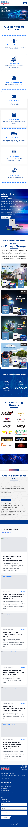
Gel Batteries (14, 119)
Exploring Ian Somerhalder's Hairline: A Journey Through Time (14, 708)
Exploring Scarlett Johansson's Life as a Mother (12, 634)
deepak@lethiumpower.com (8, 780)
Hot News (22, 553)
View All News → (6, 532)
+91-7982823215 (5, 778)
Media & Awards (5, 796)
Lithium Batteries (14, 101)
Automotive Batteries (14, 138)
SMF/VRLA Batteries (14, 82)
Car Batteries (4, 788)
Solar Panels (14, 175)
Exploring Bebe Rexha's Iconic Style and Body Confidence (13, 596)
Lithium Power (6, 199)
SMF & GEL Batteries (6, 786)
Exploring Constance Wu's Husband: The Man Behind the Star (13, 672)
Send (6, 817)
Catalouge (3, 797)
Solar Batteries (14, 63)
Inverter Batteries (14, 45)
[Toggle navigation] (25, 3)
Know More (5, 217)
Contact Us (4, 799)
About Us (3, 794)
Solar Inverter (14, 156)
